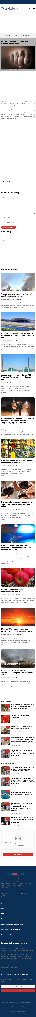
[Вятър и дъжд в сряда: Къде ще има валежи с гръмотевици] (5, 730)
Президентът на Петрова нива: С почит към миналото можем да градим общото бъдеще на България (17, 421)
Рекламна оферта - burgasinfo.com (12, 924)
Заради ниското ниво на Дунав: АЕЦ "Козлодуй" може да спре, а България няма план (17, 377)
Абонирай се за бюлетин (18, 990)
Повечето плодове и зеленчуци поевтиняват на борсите (14, 590)
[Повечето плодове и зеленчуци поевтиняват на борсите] (18, 577)
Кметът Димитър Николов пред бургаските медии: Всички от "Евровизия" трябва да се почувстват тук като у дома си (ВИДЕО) (21, 807)
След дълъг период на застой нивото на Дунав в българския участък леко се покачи (17, 335)
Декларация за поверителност (11, 929)
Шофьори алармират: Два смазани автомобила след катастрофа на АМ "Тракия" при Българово (16, 548)
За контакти (5, 919)
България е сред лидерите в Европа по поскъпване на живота (17, 461)
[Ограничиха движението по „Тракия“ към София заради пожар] (18, 282)
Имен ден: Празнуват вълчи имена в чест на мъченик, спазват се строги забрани (16, 504)
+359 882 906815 (24, 893)
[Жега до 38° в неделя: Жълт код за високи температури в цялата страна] (18, 617)
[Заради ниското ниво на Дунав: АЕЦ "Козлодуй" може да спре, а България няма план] (18, 363)
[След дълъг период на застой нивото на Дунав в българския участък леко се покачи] (18, 321)
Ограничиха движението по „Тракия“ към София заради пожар (16, 295)
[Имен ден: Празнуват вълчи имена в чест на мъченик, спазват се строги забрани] (18, 490)
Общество (18, 70)
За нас (3, 908)
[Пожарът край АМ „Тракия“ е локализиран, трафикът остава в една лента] (18, 658)
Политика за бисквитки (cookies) (12, 935)
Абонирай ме (18, 854)
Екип (3, 913)
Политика (18, 382)
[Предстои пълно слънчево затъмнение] (5, 719)
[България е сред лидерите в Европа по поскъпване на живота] (18, 448)
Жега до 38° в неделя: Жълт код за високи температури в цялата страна (16, 630)
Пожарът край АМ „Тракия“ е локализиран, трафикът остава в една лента (17, 673)
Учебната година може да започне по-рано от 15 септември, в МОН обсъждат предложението (22, 706)
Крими (17, 553)
